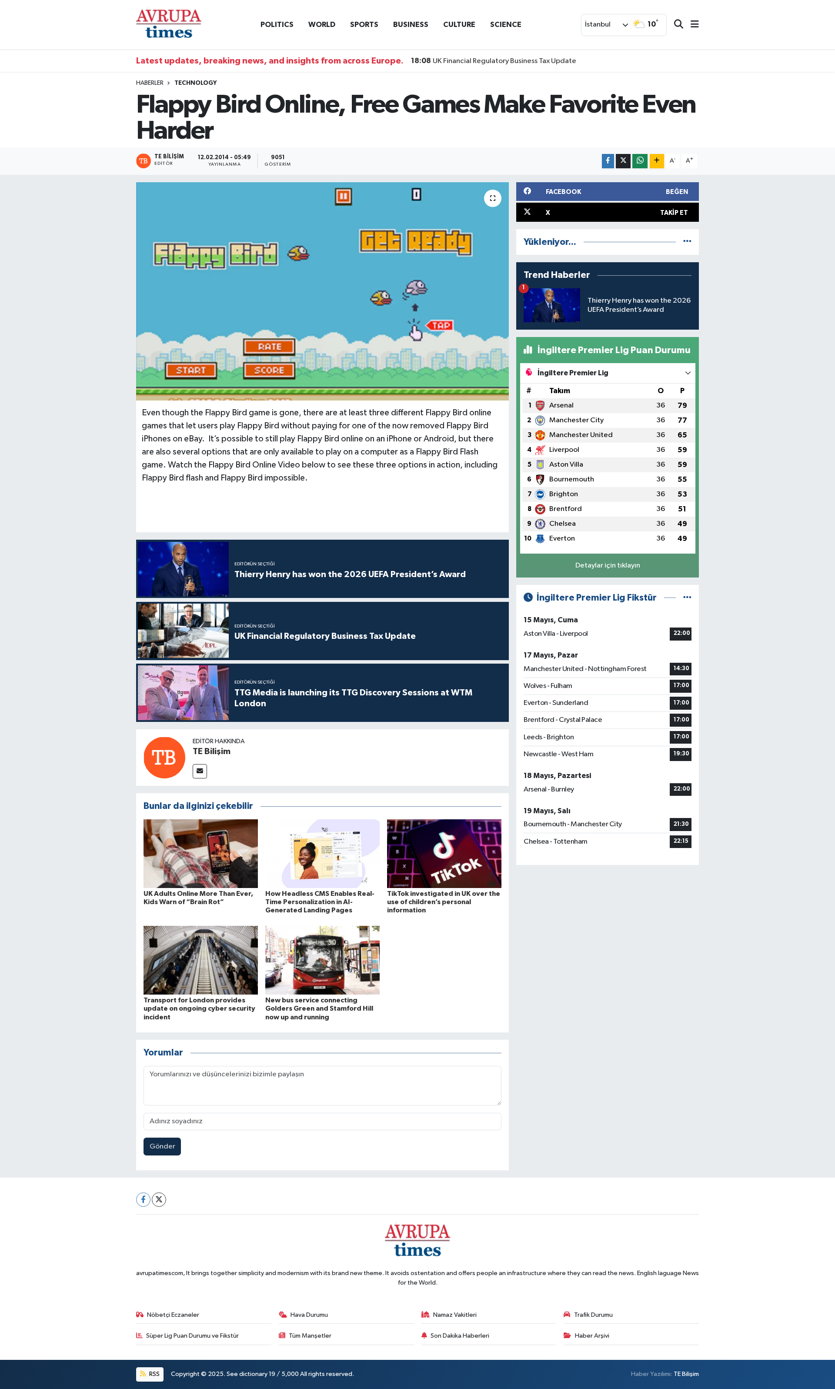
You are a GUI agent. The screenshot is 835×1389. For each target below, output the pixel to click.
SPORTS (364, 24)
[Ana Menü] (691, 25)
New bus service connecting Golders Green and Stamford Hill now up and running (319, 1008)
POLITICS (277, 24)
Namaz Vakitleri (455, 1315)
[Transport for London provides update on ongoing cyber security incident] (201, 960)
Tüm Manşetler (310, 1335)
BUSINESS (410, 24)
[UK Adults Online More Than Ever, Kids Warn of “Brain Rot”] (201, 853)
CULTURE (459, 24)
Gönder (162, 1146)
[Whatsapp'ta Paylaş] (640, 161)
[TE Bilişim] (164, 757)
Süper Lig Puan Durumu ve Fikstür (192, 1335)
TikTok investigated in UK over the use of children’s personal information (443, 902)
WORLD (321, 24)
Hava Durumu (309, 1315)
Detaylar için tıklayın (607, 565)
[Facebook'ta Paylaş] (608, 161)
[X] (159, 1199)
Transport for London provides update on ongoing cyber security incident (199, 1008)
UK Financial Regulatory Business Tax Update (493, 61)
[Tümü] (687, 242)
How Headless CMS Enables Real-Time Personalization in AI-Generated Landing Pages (319, 902)
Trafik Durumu (593, 1315)
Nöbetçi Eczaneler (173, 1315)
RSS (154, 1374)
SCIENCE (505, 24)
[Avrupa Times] (168, 24)
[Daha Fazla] (657, 161)
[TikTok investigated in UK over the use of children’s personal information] (444, 853)
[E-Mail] (200, 771)
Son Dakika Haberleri (460, 1335)
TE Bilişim (211, 751)
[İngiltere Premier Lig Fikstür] (687, 597)
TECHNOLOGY (195, 83)
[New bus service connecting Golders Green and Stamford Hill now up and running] (322, 960)
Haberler (150, 83)
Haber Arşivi (592, 1335)
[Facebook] (143, 1199)
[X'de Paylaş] (623, 161)
